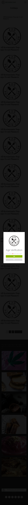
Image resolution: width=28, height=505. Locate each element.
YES (14, 256)
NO (14, 259)
